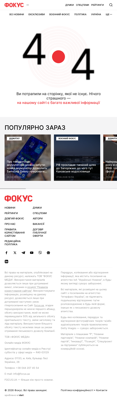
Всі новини (16, 14)
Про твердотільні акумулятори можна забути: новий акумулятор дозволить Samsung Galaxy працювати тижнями (27, 166)
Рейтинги (97, 5)
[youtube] (31, 252)
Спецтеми (82, 5)
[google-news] (48, 252)
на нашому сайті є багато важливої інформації (58, 102)
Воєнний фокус (67, 138)
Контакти (101, 390)
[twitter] (14, 252)
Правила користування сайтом (15, 232)
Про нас (10, 223)
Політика (80, 14)
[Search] (110, 4)
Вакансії (38, 223)
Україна (96, 14)
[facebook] (6, 252)
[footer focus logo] (19, 198)
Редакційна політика (13, 243)
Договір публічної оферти (39, 232)
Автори (38, 218)
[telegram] (23, 252)
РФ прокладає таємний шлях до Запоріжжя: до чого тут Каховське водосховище (76, 168)
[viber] (40, 252)
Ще (107, 14)
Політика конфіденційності (77, 390)
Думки (69, 5)
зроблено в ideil (14, 395)
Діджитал (14, 138)
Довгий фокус (14, 218)
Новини (10, 207)
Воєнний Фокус (59, 14)
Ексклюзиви (36, 14)
